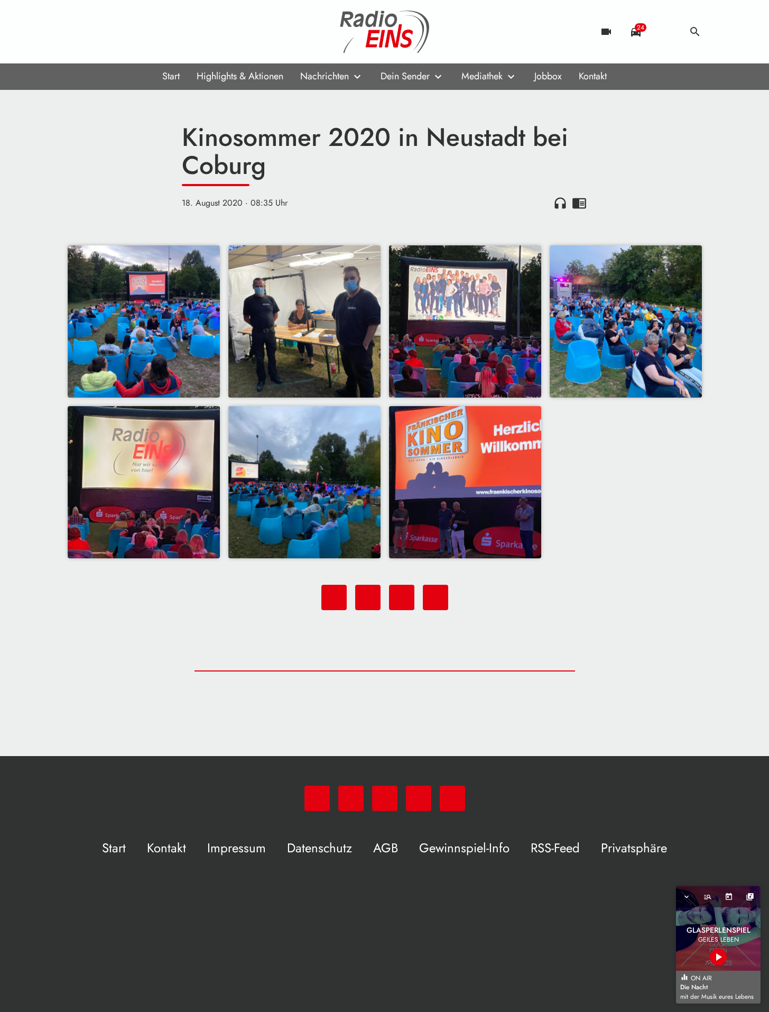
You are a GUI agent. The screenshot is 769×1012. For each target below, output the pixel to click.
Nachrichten (324, 76)
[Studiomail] (141, 31)
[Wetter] (665, 31)
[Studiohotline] (162, 31)
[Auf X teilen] (368, 597)
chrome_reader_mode (579, 203)
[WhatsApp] (78, 31)
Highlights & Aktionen (240, 76)
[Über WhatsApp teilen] (401, 597)
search (695, 31)
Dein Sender (405, 76)
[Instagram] (120, 31)
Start (171, 76)
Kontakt (593, 76)
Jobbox (548, 76)
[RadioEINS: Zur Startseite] (385, 32)
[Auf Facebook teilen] (334, 597)
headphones (560, 203)
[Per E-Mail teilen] (435, 597)
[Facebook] (99, 31)
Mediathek (482, 76)
